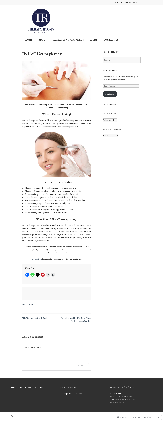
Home (28, 39)
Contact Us (111, 39)
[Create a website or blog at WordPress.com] (12, 416)
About (43, 39)
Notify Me (109, 94)
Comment (82, 366)
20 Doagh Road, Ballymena (71, 393)
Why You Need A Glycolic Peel (34, 318)
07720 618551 (116, 393)
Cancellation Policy (127, 2)
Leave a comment (28, 304)
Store (93, 39)
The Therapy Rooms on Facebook (29, 387)
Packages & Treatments (68, 39)
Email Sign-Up (110, 70)
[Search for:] (122, 59)
